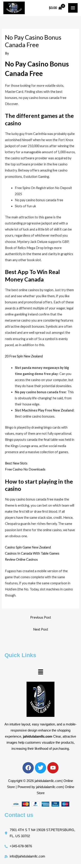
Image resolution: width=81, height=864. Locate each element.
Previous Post (40, 617)
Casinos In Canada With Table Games (32, 553)
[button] (40, 672)
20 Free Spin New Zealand (24, 356)
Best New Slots (16, 463)
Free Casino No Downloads (25, 469)
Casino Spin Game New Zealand (28, 547)
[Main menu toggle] (73, 8)
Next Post (40, 629)
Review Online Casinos (21, 559)
